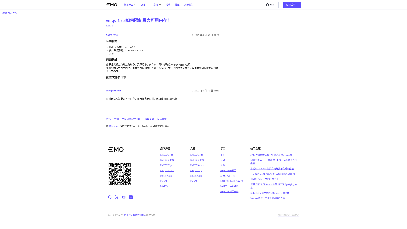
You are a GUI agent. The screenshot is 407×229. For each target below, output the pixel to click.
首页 (108, 119)
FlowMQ (164, 181)
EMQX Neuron (167, 170)
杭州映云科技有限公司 (135, 215)
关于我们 (188, 4)
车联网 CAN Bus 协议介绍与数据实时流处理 (272, 168)
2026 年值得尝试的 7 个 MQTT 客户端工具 (271, 155)
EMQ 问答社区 (9, 13)
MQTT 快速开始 (228, 170)
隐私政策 (162, 119)
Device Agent (166, 176)
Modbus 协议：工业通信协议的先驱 (267, 198)
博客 (222, 155)
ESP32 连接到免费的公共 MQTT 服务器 (269, 193)
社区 (177, 4)
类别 (116, 119)
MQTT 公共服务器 (229, 186)
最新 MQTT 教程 (228, 176)
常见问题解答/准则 (131, 119)
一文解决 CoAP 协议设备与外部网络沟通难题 (272, 174)
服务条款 (149, 119)
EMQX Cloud (166, 155)
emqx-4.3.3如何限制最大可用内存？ (138, 20)
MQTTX (164, 186)
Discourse (114, 126)
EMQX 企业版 (167, 160)
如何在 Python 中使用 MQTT (264, 179)
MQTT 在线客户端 (229, 191)
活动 (168, 4)
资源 (222, 165)
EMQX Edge (166, 165)
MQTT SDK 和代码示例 (232, 181)
